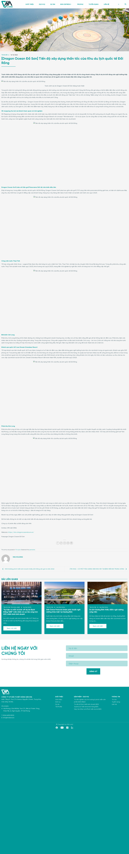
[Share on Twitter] (61, 543)
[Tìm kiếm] (125, 4)
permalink (32, 549)
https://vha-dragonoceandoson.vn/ (21, 532)
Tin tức (114, 699)
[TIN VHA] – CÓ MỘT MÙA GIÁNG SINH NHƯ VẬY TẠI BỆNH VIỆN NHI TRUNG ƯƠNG (97, 569)
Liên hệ (106, 4)
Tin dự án (4, 55)
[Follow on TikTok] (67, 728)
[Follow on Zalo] (72, 728)
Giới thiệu (29, 4)
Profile (80, 4)
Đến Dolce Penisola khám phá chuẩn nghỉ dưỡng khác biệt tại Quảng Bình (63, 610)
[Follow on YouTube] (62, 728)
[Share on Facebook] (57, 543)
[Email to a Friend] (64, 543)
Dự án (52, 4)
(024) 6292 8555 (8, 715)
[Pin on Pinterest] (68, 543)
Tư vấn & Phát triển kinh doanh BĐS (86, 704)
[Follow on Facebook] (57, 728)
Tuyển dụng (93, 4)
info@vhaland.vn (8, 718)
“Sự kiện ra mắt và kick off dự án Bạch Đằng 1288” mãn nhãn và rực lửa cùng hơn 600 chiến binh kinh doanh (20, 611)
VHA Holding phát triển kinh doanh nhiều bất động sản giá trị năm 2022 (29, 569)
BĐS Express (65, 4)
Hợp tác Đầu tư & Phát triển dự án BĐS (87, 709)
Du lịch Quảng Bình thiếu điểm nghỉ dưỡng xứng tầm (106, 610)
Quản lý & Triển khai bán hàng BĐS (86, 707)
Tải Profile (58, 707)
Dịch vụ (42, 4)
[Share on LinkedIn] (71, 543)
